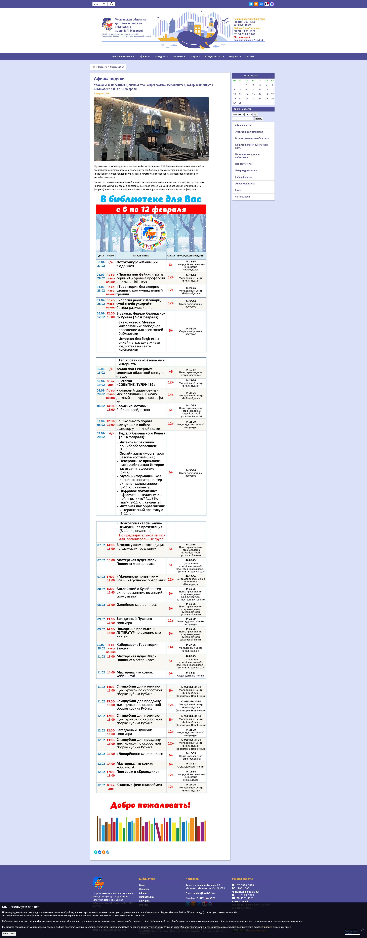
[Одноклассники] (103, 852)
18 (267, 94)
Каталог (250, 56)
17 (260, 94)
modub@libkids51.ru (204, 893)
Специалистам (213, 56)
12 (272, 89)
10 (260, 89)
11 (267, 89)
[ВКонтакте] (99, 852)
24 (260, 98)
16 (253, 94)
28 (240, 103)
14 (240, 94)
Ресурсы (234, 56)
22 (247, 98)
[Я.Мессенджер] (95, 852)
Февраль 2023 (117, 67)
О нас (142, 885)
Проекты (178, 56)
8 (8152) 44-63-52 (206, 898)
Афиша (143, 56)
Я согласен (9, 933)
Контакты (144, 900)
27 (234, 103)
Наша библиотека (122, 56)
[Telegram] (107, 852)
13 (234, 94)
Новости (102, 67)
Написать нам (147, 897)
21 (240, 98)
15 (247, 94)
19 (272, 94)
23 (253, 98)
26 (272, 98)
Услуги (194, 56)
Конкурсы (160, 56)
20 (234, 98)
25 (267, 98)
